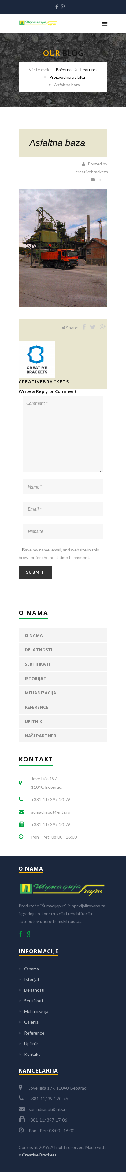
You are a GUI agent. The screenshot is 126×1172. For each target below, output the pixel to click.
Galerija (31, 1021)
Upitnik (33, 721)
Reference (36, 707)
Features (89, 69)
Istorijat (35, 678)
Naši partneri (41, 736)
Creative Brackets (39, 1154)
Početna (64, 69)
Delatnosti (38, 649)
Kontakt (32, 1054)
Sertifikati (37, 664)
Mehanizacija (40, 693)
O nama (34, 635)
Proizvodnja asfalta (67, 77)
